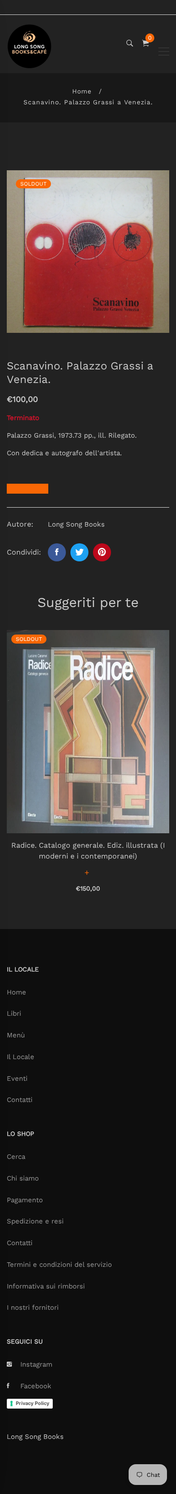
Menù (16, 1035)
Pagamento (25, 1200)
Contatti (19, 1100)
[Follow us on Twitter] (79, 552)
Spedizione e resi (35, 1221)
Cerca (16, 1157)
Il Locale (20, 1057)
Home (82, 91)
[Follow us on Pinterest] (102, 552)
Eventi (17, 1078)
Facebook (35, 1386)
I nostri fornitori (33, 1307)
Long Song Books (35, 1437)
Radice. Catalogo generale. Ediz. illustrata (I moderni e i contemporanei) (88, 850)
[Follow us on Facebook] (57, 552)
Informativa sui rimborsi (46, 1286)
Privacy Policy (32, 1403)
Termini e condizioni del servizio (59, 1265)
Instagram (36, 1364)
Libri (14, 1013)
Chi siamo (23, 1178)
